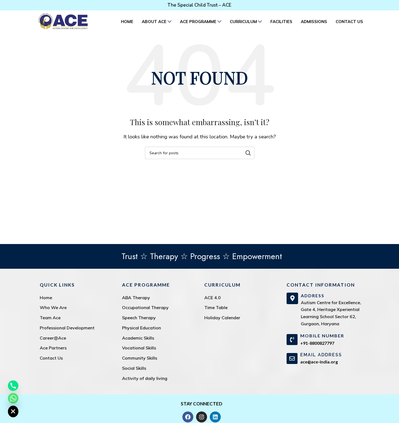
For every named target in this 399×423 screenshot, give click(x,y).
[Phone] (13, 385)
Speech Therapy (139, 317)
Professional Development (67, 327)
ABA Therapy (136, 297)
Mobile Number (322, 335)
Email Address (321, 354)
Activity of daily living (144, 378)
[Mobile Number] (292, 339)
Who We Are (53, 307)
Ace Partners (53, 348)
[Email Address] (292, 358)
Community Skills (139, 358)
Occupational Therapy (145, 307)
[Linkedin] (215, 416)
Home (46, 297)
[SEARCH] (248, 153)
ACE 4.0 (212, 297)
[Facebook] (187, 416)
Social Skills (134, 368)
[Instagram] (201, 416)
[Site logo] (63, 21)
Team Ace (50, 317)
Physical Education (141, 327)
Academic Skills (138, 338)
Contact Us (51, 358)
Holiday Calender (222, 317)
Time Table (216, 307)
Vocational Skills (139, 348)
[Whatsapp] (13, 398)
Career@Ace (53, 338)
